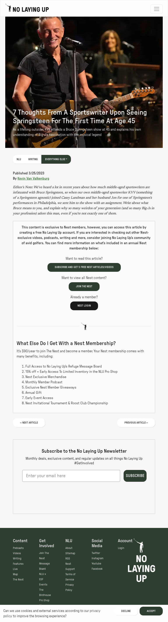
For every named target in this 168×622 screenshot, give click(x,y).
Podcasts (18, 548)
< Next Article (29, 422)
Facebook (97, 569)
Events (43, 584)
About (68, 548)
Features (18, 563)
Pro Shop (44, 600)
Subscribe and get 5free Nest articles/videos (84, 267)
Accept (151, 611)
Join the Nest (84, 286)
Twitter (96, 553)
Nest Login (84, 305)
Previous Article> (136, 422)
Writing (33, 159)
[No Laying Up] (27, 9)
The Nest (18, 579)
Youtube (96, 563)
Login (121, 548)
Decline (126, 611)
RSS (67, 558)
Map (15, 574)
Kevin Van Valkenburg (33, 178)
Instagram (97, 558)
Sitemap (70, 553)
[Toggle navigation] (156, 9)
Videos (17, 553)
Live (15, 569)
